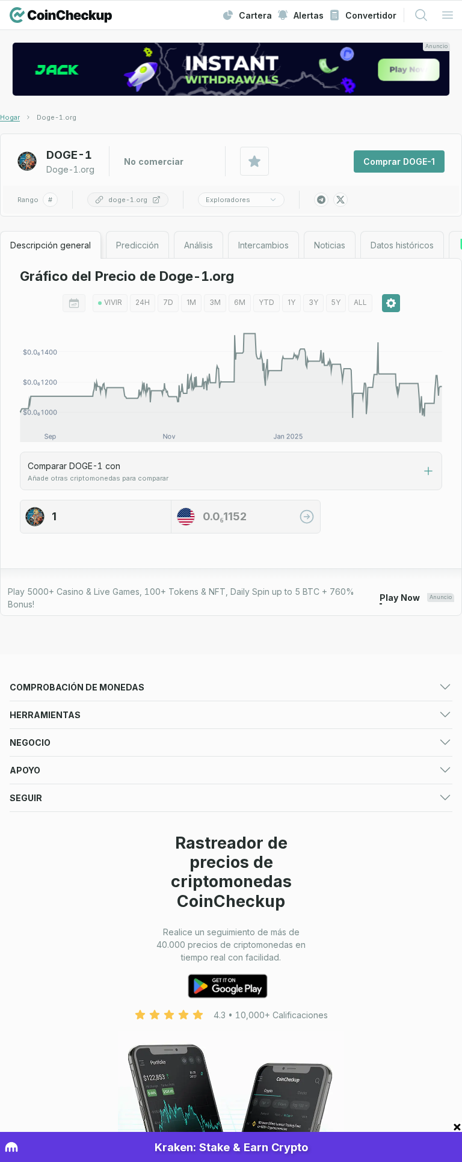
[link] (56, 117)
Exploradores (228, 199)
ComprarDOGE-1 (399, 161)
